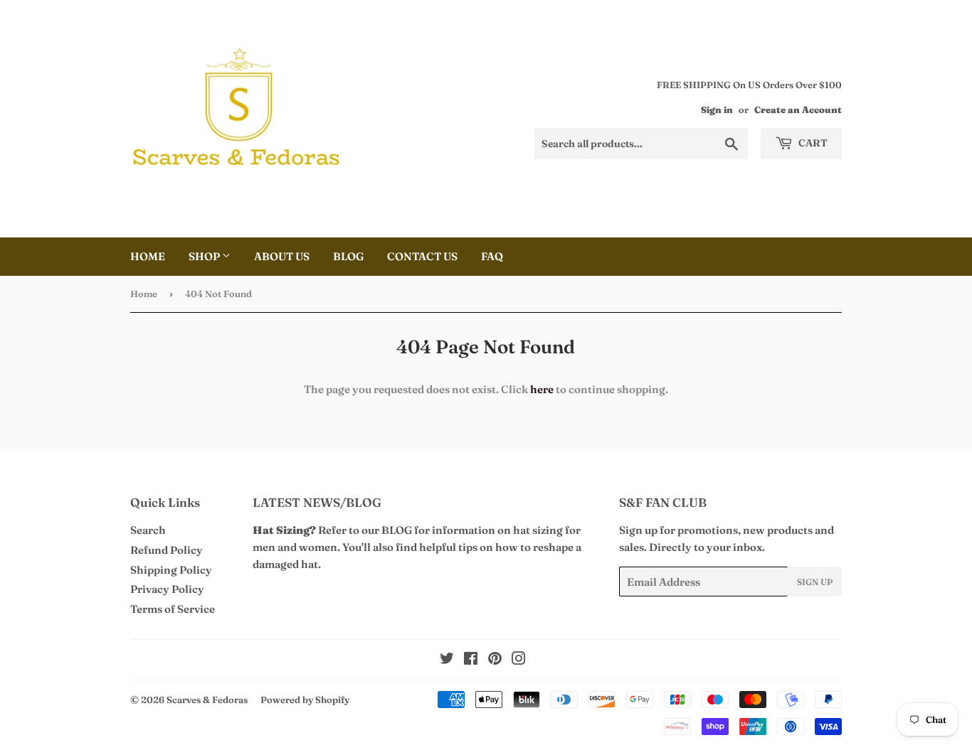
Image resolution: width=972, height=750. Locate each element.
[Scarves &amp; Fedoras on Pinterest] (494, 660)
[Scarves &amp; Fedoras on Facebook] (470, 660)
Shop (205, 256)
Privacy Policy (167, 589)
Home (147, 256)
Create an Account (798, 110)
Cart (812, 142)
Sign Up (815, 582)
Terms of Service (172, 609)
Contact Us (422, 256)
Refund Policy (166, 550)
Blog (348, 256)
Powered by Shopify (304, 699)
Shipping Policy (171, 570)
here (542, 389)
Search (148, 530)
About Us (282, 256)
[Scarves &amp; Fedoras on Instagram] (519, 660)
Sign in (717, 110)
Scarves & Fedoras (207, 699)
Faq (492, 256)
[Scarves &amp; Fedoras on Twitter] (447, 660)
